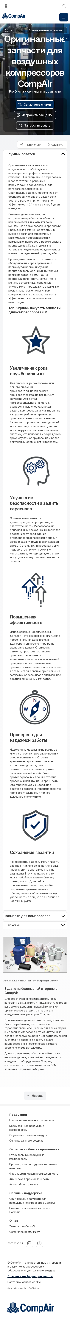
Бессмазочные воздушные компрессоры (26, 1127)
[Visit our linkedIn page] (29, 1243)
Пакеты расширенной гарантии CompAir (29, 1210)
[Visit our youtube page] (39, 1243)
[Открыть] (63, 17)
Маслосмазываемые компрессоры (32, 1120)
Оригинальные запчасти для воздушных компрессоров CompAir (32, 1200)
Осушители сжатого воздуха (28, 1135)
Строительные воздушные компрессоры (26, 1156)
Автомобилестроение (23, 1184)
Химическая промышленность (29, 1179)
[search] (64, 6)
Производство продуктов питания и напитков (33, 1166)
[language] (6, 6)
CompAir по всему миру (24, 1231)
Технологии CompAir (22, 1226)
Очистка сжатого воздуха (26, 1140)
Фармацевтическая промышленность (33, 1173)
